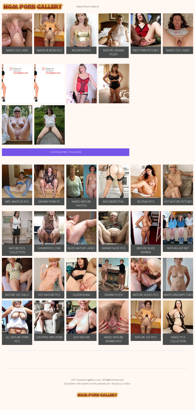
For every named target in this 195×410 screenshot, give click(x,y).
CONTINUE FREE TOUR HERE (66, 152)
